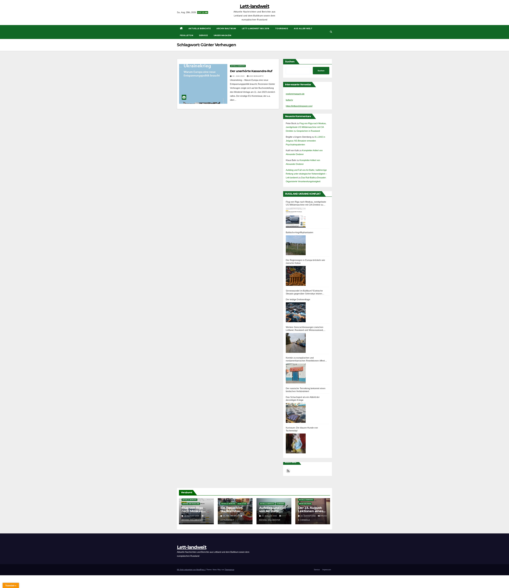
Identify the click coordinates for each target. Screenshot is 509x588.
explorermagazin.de (295, 94)
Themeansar (229, 570)
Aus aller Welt (303, 28)
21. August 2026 (269, 516)
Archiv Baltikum (226, 28)
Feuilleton (186, 35)
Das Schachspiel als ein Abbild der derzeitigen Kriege (303, 398)
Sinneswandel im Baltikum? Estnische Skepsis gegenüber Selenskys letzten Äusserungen (304, 292)
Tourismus (281, 28)
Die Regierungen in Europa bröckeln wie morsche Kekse (305, 261)
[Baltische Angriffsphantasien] (296, 245)
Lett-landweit (254, 6)
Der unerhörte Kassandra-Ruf (251, 71)
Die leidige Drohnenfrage (298, 299)
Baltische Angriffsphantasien (299, 232)
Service (203, 35)
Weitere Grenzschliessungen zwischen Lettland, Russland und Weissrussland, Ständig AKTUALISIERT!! (304, 329)
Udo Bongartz (256, 76)
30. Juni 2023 (238, 76)
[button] (331, 32)
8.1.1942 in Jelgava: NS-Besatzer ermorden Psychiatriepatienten (305, 141)
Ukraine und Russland (190, 503)
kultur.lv (289, 100)
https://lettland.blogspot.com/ (299, 106)
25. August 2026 (231, 516)
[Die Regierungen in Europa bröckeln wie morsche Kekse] (296, 276)
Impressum (326, 570)
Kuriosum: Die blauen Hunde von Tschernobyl (302, 429)
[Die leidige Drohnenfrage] (296, 312)
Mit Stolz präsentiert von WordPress (191, 570)
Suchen (290, 61)
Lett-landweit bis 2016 (255, 28)
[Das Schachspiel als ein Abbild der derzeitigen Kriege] (296, 413)
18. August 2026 (308, 516)
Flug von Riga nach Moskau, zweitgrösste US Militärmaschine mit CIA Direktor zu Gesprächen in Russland (306, 127)
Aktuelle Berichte (199, 28)
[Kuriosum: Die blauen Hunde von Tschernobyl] (296, 443)
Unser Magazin (222, 35)
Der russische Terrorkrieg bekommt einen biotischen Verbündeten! (305, 389)
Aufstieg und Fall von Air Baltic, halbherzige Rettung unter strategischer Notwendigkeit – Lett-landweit (306, 174)
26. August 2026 (192, 516)
